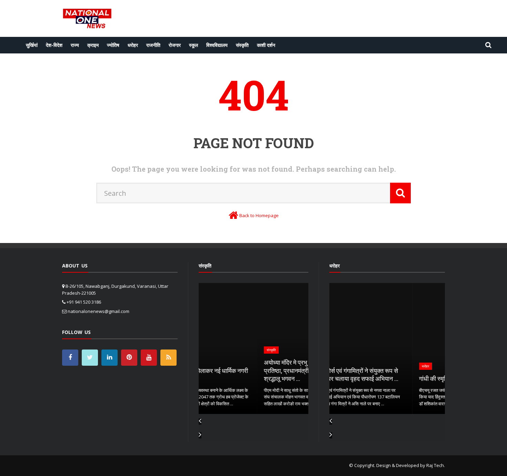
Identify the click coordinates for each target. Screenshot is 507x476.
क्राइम (93, 45)
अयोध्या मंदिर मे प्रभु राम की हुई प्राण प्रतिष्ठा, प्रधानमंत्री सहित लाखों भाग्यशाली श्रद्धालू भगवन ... (252, 370)
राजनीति (153, 45)
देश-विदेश (54, 45)
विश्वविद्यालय (217, 45)
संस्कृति (242, 45)
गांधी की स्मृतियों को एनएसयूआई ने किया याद (383, 378)
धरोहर (133, 45)
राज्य (75, 45)
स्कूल (193, 45)
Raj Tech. (435, 465)
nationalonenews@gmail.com (98, 311)
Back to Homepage (259, 215)
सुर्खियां (32, 45)
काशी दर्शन (266, 45)
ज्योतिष (113, 45)
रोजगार (175, 45)
